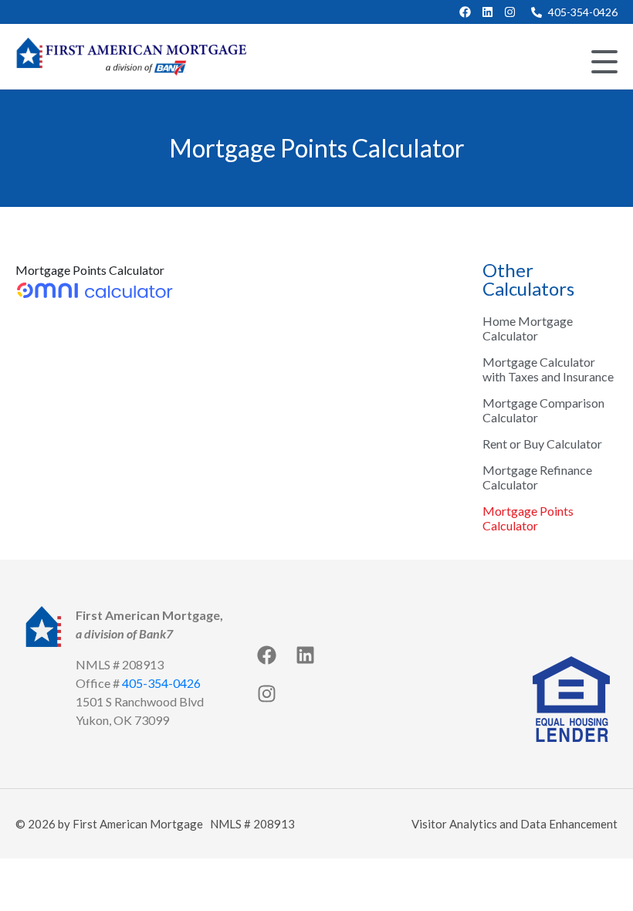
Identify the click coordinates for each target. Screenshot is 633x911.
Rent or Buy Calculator (542, 443)
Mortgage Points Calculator (528, 518)
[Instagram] (510, 12)
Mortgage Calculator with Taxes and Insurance (548, 369)
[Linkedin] (487, 12)
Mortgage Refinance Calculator (537, 477)
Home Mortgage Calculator (527, 328)
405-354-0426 (161, 683)
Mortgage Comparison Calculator (543, 410)
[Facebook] (465, 12)
